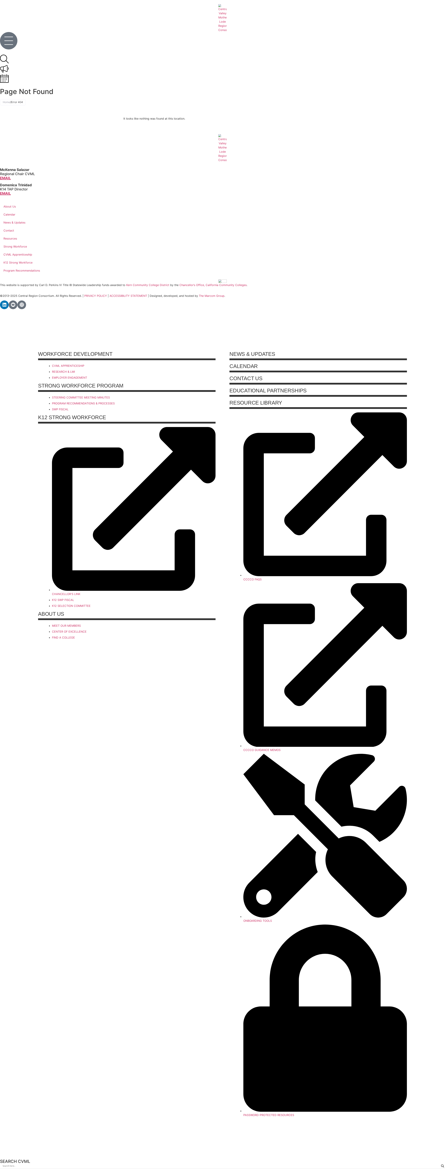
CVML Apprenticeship (17, 254)
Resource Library (255, 403)
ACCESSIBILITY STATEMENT (128, 296)
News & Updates (14, 222)
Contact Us (245, 378)
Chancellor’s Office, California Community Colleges (213, 285)
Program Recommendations (21, 270)
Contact (8, 230)
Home (6, 102)
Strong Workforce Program (80, 386)
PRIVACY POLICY (95, 296)
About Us (9, 206)
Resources (10, 238)
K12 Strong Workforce (18, 262)
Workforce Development (75, 354)
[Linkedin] (4, 304)
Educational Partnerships (268, 390)
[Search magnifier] (442, 1166)
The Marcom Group (211, 296)
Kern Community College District (147, 285)
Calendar (9, 214)
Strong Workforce (15, 246)
